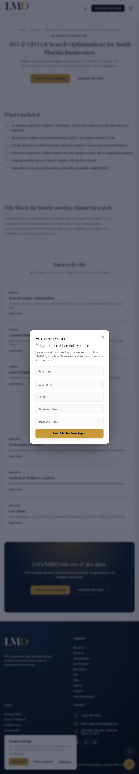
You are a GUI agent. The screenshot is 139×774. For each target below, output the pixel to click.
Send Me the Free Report (69, 433)
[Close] (102, 337)
